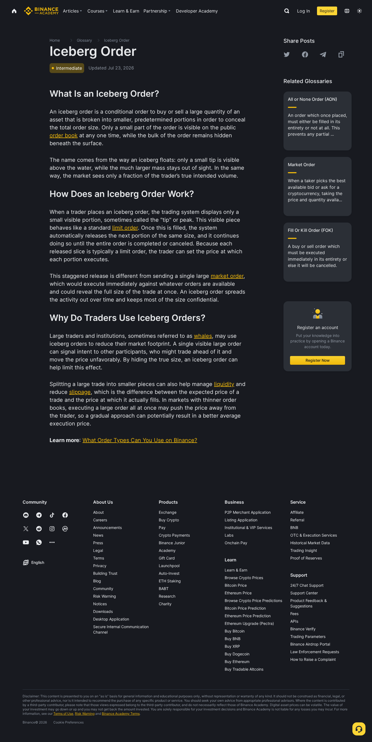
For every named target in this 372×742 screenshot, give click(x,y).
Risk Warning (104, 596)
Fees (294, 613)
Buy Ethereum (237, 661)
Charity (165, 603)
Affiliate (297, 512)
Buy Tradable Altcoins (244, 669)
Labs (229, 535)
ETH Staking (170, 581)
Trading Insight (303, 550)
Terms (98, 558)
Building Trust (105, 573)
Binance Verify (303, 629)
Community (103, 588)
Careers (100, 520)
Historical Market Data (310, 542)
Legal (98, 550)
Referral (297, 520)
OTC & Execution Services (313, 535)
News (98, 535)
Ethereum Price (238, 593)
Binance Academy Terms (121, 713)
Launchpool (169, 565)
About (98, 512)
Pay (162, 527)
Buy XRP (232, 646)
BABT (164, 588)
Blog (97, 581)
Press (98, 542)
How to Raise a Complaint (313, 659)
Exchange (167, 512)
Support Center (304, 593)
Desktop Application (111, 619)
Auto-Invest (169, 573)
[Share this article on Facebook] (305, 54)
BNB (294, 527)
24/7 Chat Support (307, 585)
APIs (294, 621)
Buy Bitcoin (235, 631)
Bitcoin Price (236, 585)
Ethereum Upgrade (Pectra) (249, 623)
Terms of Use (63, 713)
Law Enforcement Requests (314, 651)
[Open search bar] (285, 11)
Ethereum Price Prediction (248, 615)
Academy (167, 550)
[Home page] (41, 11)
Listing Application (241, 520)
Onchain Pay (236, 542)
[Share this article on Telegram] (323, 54)
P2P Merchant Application (248, 512)
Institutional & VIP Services (248, 527)
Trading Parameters (307, 636)
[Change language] (346, 11)
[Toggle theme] (359, 10)
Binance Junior (172, 542)
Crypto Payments (174, 535)
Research (167, 596)
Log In (303, 11)
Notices (100, 603)
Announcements (107, 527)
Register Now (318, 360)
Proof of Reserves (306, 558)
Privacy (99, 565)
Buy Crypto (169, 520)
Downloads (103, 611)
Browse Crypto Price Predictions (253, 600)
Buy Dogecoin (237, 654)
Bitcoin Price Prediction (245, 608)
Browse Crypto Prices (244, 577)
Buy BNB (232, 638)
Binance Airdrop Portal (310, 644)
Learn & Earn (236, 570)
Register (327, 10)
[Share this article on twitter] (286, 54)
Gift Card (167, 558)
